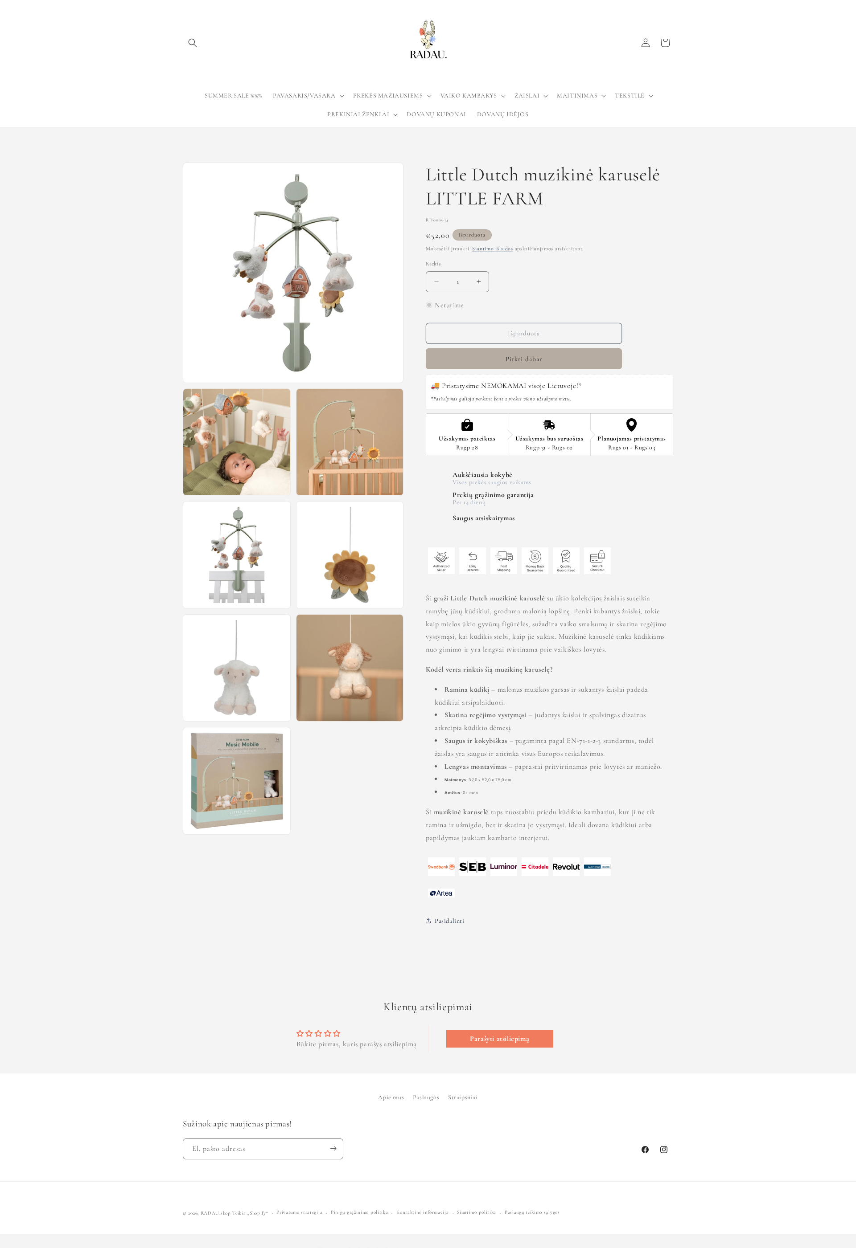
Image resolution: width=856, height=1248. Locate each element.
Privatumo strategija (299, 1212)
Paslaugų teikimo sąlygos (532, 1212)
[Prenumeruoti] (333, 1148)
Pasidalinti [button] (450, 921)
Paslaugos (426, 1097)
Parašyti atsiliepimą (499, 1038)
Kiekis (433, 263)
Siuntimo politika (476, 1212)
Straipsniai (463, 1097)
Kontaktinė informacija (422, 1212)
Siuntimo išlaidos (492, 248)
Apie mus (391, 1097)
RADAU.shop (216, 1213)
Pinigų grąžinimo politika (359, 1212)
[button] (192, 43)
